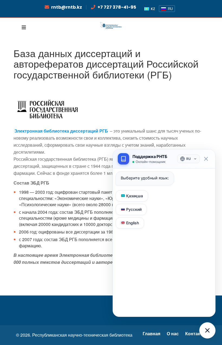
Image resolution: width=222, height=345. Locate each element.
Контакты (195, 334)
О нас (173, 334)
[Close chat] (205, 159)
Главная (151, 334)
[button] (207, 330)
